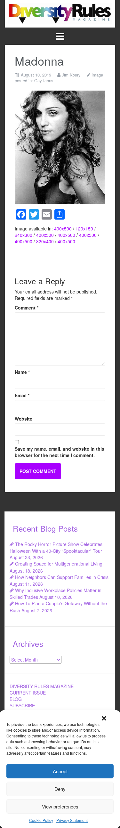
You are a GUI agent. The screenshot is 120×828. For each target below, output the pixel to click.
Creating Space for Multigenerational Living (58, 563)
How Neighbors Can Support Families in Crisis (61, 577)
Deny (60, 788)
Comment (26, 307)
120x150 (84, 228)
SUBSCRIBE (22, 705)
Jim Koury (71, 75)
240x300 (23, 235)
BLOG (16, 699)
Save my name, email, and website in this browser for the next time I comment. (59, 452)
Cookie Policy (41, 820)
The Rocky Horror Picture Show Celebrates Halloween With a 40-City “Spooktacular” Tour (56, 547)
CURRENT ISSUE (28, 692)
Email (22, 395)
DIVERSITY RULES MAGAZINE (42, 686)
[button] (104, 718)
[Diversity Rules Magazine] (60, 13)
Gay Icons (43, 80)
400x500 (63, 228)
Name (22, 372)
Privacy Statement (72, 820)
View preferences (60, 806)
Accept (60, 771)
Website (23, 418)
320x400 (45, 241)
